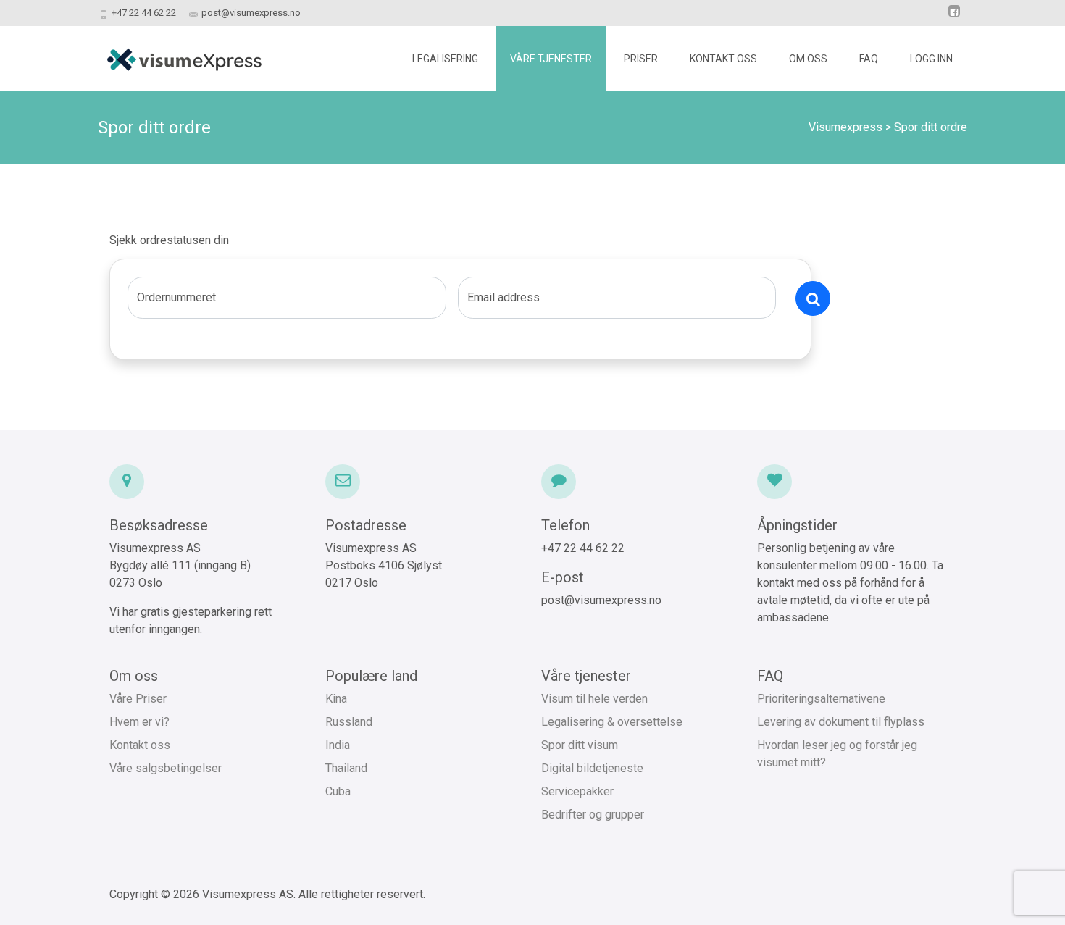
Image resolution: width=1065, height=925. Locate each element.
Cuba (338, 791)
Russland (348, 722)
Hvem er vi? (139, 722)
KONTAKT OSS (723, 58)
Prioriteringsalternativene (821, 699)
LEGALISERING (445, 58)
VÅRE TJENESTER (551, 58)
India (337, 745)
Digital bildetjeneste (592, 768)
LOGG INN (931, 58)
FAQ (868, 58)
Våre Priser (138, 699)
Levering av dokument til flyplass (840, 722)
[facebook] (954, 18)
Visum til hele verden (594, 699)
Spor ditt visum (579, 745)
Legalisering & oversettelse (611, 722)
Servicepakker (577, 791)
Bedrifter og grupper (592, 814)
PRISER (641, 58)
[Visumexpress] (172, 55)
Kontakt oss (139, 745)
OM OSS (808, 58)
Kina (336, 699)
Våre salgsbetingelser (165, 768)
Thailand (346, 768)
